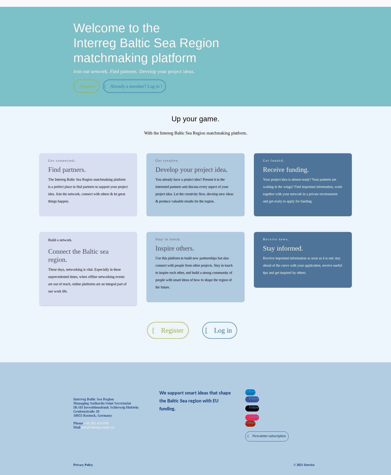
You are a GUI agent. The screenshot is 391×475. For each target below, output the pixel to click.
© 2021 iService (304, 465)
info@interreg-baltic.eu (97, 427)
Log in (223, 330)
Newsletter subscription (269, 436)
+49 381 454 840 (96, 423)
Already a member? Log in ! (136, 86)
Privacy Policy (83, 465)
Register (88, 86)
